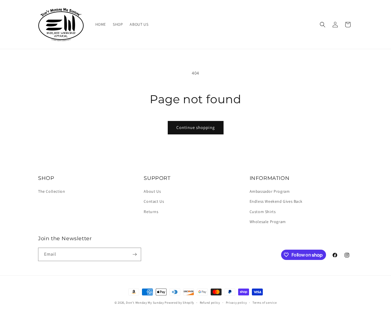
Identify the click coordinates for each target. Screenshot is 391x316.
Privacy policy (236, 303)
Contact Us (154, 201)
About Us (152, 191)
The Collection (51, 191)
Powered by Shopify (179, 303)
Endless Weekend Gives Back (276, 201)
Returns (151, 211)
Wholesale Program (268, 221)
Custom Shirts (263, 211)
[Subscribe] (134, 254)
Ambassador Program (270, 191)
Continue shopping (195, 127)
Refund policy (210, 303)
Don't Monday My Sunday (145, 303)
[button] (322, 24)
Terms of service (264, 303)
